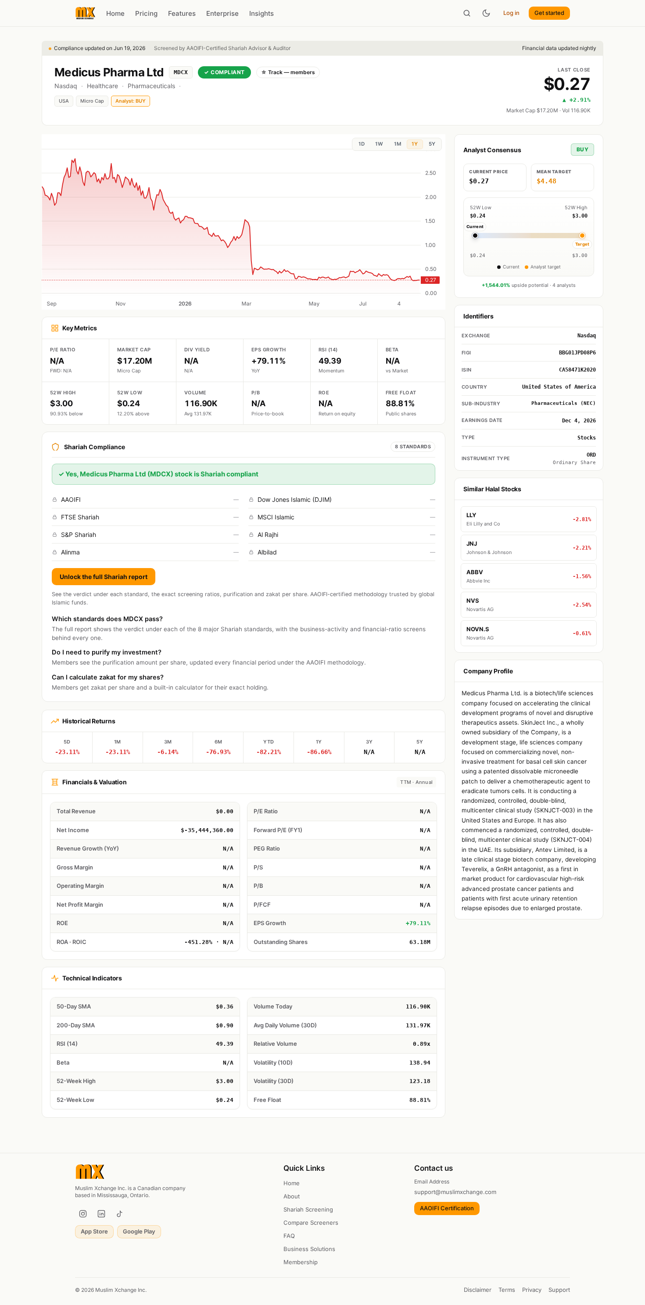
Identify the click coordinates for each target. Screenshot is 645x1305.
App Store (94, 1231)
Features (182, 13)
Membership (300, 1262)
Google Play (139, 1231)
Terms (506, 1289)
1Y (415, 144)
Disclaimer (477, 1289)
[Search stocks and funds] (467, 13)
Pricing (146, 13)
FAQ (289, 1235)
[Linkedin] (101, 1214)
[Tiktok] (120, 1214)
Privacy (531, 1289)
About (291, 1196)
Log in (511, 12)
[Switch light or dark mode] (486, 13)
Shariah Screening (308, 1209)
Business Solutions (309, 1248)
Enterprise (222, 13)
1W (379, 144)
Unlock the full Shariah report (103, 576)
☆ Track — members (288, 72)
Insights (261, 13)
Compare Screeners (310, 1222)
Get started (549, 12)
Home (115, 13)
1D (361, 144)
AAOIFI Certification (447, 1208)
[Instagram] (83, 1214)
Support (559, 1289)
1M (397, 144)
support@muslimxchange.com (455, 1191)
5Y (432, 144)
